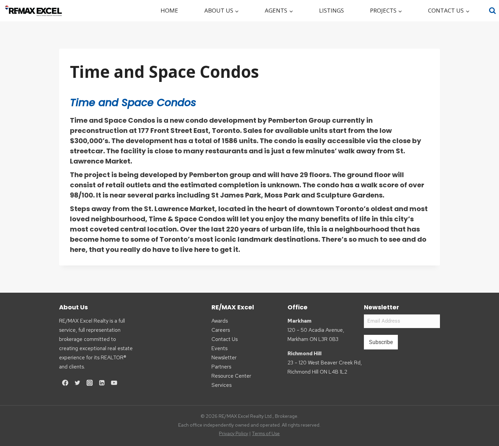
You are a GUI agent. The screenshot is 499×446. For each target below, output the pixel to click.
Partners (221, 366)
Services (221, 385)
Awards (219, 321)
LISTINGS (331, 10)
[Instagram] (90, 383)
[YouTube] (114, 383)
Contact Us (224, 339)
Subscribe (381, 342)
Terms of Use (266, 433)
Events (219, 348)
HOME (169, 10)
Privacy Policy (233, 433)
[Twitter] (77, 383)
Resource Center (231, 376)
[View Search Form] (492, 10)
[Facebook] (65, 383)
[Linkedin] (102, 383)
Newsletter (224, 357)
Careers (220, 330)
